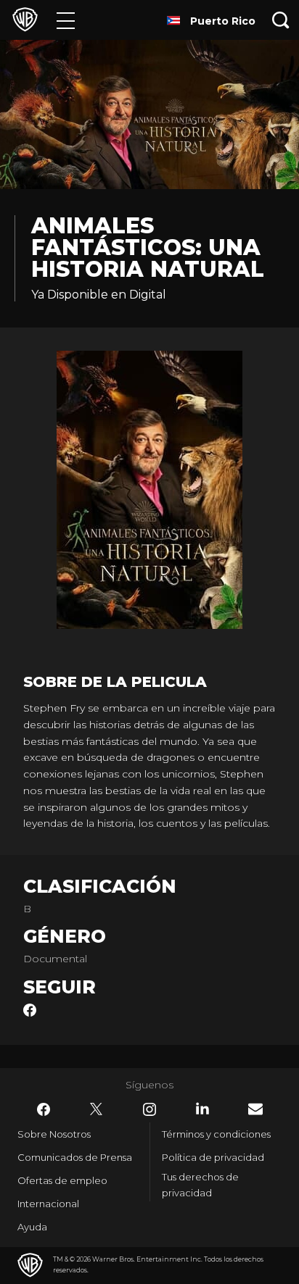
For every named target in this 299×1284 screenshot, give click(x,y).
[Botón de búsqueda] (281, 20)
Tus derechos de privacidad (200, 1185)
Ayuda (32, 1227)
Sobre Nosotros (54, 1134)
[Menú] (65, 20)
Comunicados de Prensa (74, 1157)
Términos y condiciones (216, 1134)
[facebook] (29, 1013)
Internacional (48, 1203)
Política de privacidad (213, 1157)
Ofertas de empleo (62, 1180)
